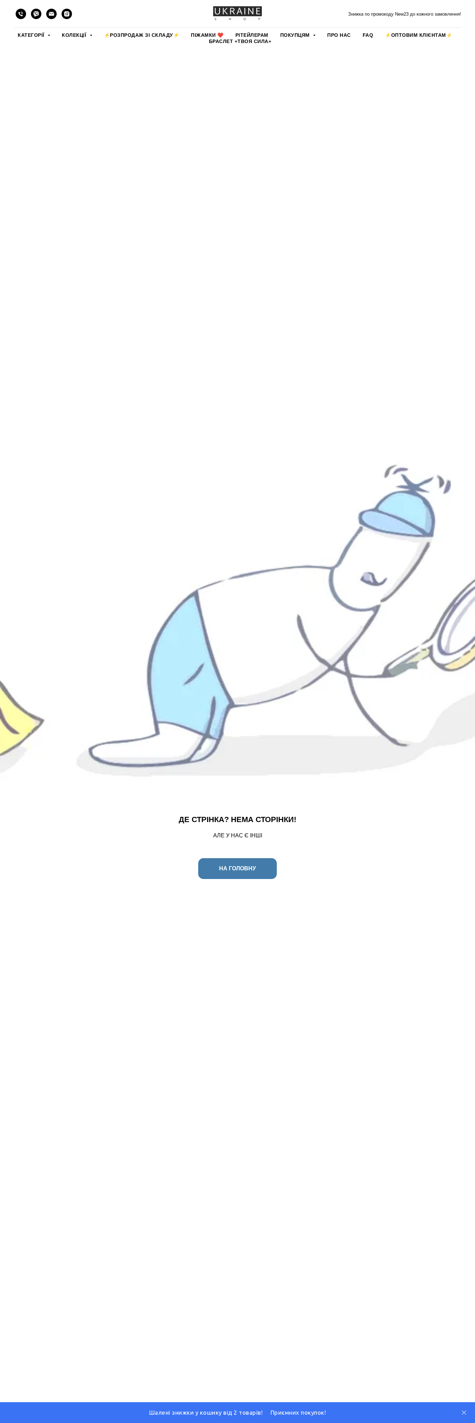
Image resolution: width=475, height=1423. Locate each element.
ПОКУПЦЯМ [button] (296, 35)
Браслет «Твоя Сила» (240, 41)
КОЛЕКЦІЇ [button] (75, 35)
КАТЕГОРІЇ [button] (32, 35)
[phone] (21, 14)
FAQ (368, 35)
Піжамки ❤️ (207, 35)
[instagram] (67, 14)
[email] (51, 14)
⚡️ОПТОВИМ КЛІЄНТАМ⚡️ (418, 35)
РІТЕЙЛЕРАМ (251, 35)
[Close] (464, 1413)
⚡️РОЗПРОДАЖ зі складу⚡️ (141, 35)
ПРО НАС (339, 35)
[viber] (36, 14)
